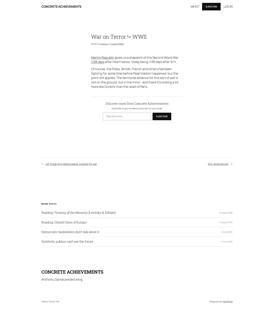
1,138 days (97, 62)
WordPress (228, 301)
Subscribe (211, 6)
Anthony (104, 44)
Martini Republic (102, 57)
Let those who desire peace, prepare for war (71, 164)
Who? (195, 6)
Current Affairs (117, 44)
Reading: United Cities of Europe (63, 222)
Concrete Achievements (61, 6)
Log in (228, 6)
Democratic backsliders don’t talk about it (70, 232)
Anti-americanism (218, 164)
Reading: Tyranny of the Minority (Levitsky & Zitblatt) (78, 212)
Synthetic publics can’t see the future (67, 241)
